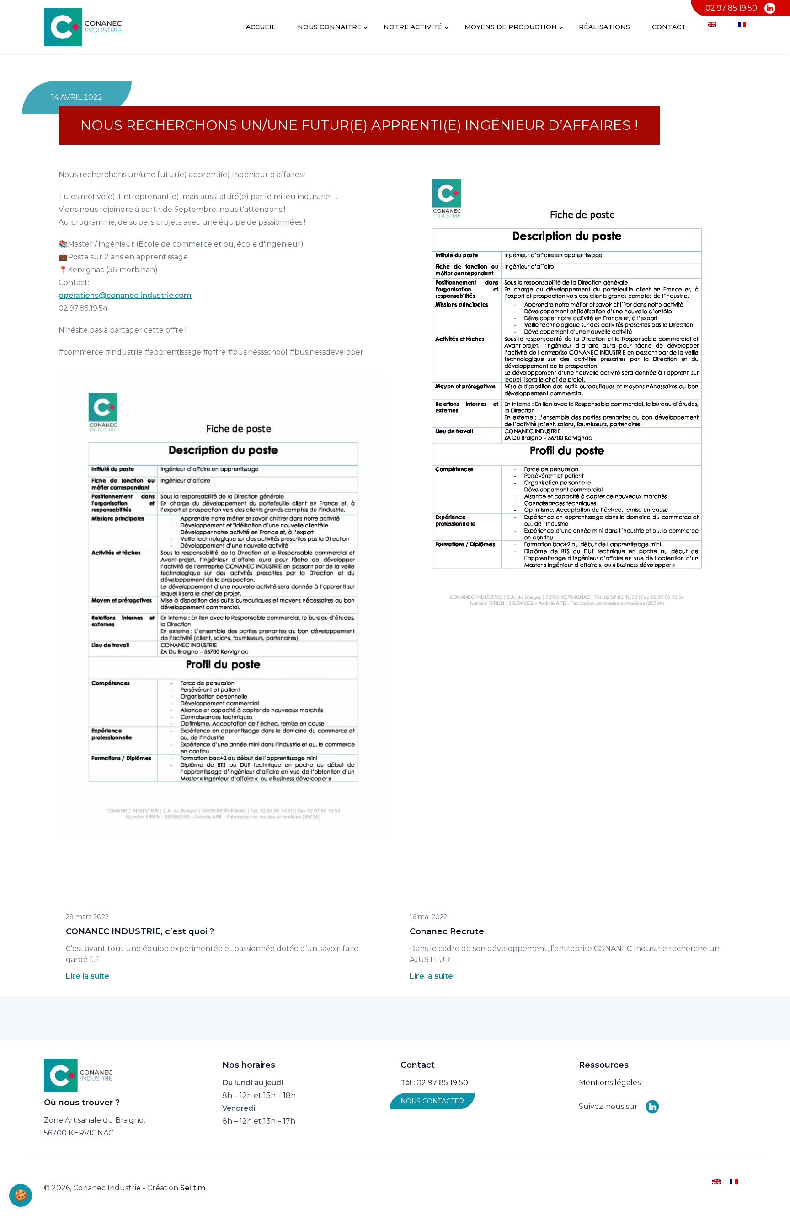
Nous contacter (432, 1101)
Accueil (261, 27)
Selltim (193, 1188)
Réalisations (604, 27)
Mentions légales (610, 1082)
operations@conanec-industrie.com (125, 295)
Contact (669, 27)
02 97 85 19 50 (731, 8)
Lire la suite (87, 976)
